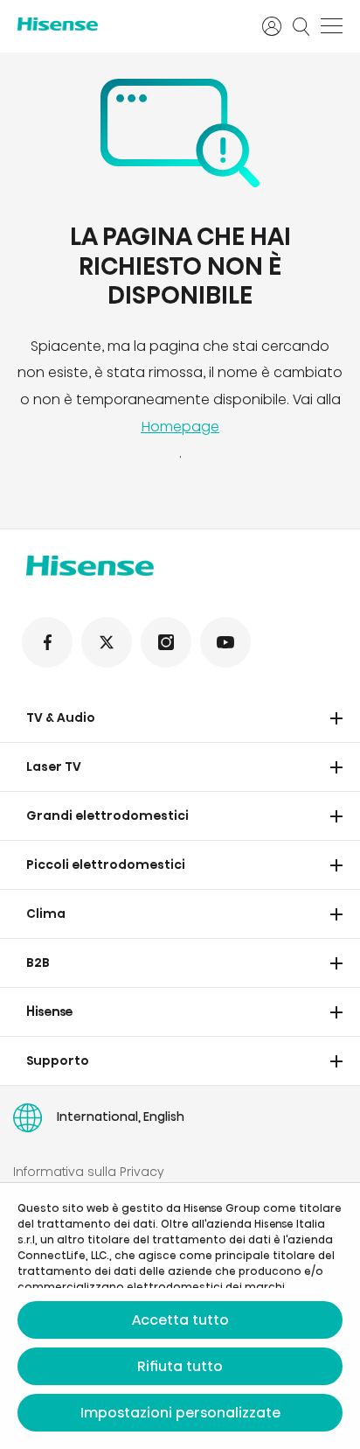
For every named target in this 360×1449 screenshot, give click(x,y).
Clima (46, 913)
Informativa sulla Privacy (88, 1171)
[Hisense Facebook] (47, 642)
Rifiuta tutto (180, 1366)
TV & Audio (60, 717)
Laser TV (53, 766)
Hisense (49, 1011)
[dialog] (180, 1316)
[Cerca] (301, 26)
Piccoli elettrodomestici (105, 864)
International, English (120, 1116)
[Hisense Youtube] (225, 642)
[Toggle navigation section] (336, 718)
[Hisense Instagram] (166, 642)
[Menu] (332, 26)
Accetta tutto (180, 1320)
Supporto (57, 1060)
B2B (38, 962)
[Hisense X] (106, 642)
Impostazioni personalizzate (180, 1413)
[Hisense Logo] (128, 24)
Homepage (180, 426)
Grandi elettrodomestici (107, 815)
